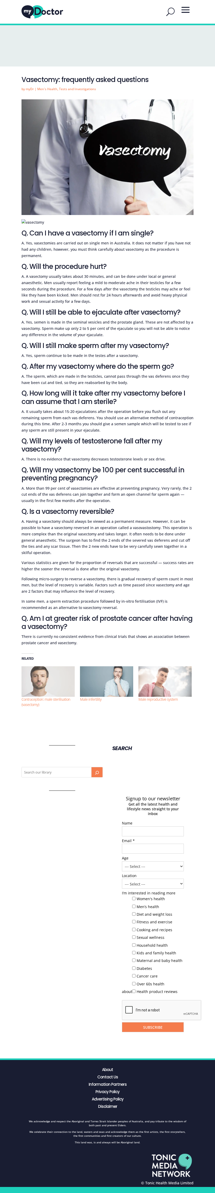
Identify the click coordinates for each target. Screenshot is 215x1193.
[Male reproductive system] (165, 681)
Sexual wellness (150, 937)
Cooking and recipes (154, 929)
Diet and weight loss (154, 914)
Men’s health (148, 906)
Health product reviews (157, 991)
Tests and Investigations (77, 89)
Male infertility (90, 699)
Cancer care (147, 976)
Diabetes (144, 968)
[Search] (97, 772)
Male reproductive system (158, 699)
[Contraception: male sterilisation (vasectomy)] (48, 681)
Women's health (151, 898)
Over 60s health (150, 983)
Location (129, 875)
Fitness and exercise (154, 921)
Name (127, 823)
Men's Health (47, 89)
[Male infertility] (106, 681)
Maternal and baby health (159, 960)
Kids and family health (156, 952)
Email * (128, 840)
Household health (152, 945)
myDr (30, 89)
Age (125, 858)
